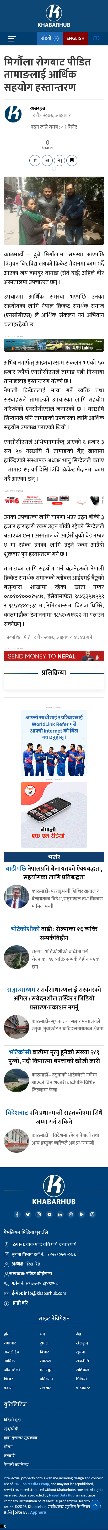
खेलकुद (82, 1343)
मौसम (8, 1447)
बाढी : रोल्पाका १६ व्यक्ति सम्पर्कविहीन (54, 933)
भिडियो (81, 1379)
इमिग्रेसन (46, 1379)
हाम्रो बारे (20, 1303)
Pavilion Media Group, (32, 1484)
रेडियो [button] (47, 38)
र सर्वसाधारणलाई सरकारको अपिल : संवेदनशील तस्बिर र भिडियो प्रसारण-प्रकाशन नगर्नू (54, 999)
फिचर (8, 1379)
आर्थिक (9, 1361)
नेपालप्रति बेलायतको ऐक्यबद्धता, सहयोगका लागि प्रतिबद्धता (54, 873)
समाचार (10, 1343)
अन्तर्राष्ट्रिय (11, 1352)
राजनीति (82, 1361)
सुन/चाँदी (11, 1429)
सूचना (80, 1352)
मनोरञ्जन (46, 1370)
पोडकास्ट (83, 1388)
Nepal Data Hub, (62, 1495)
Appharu (38, 1512)
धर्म (42, 1334)
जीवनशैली (12, 1370)
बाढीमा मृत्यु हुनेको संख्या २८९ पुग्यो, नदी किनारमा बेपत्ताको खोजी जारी (54, 1057)
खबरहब (37, 108)
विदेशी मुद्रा (12, 1420)
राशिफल (82, 1370)
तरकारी (9, 1456)
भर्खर (54, 857)
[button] (95, 1505)
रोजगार (45, 1388)
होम (6, 1334)
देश (78, 1334)
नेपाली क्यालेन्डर (16, 1464)
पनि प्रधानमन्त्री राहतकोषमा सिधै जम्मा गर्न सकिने (54, 1117)
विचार (44, 1352)
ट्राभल (44, 1343)
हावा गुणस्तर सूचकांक (20, 1438)
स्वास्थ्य (45, 1361)
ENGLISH (75, 38)
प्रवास (8, 1388)
